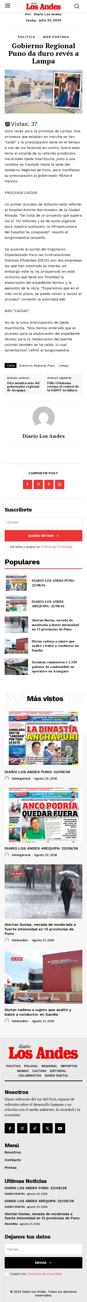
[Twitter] (38, 484)
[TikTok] (35, 1128)
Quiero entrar (41, 535)
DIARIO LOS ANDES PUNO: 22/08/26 (37, 772)
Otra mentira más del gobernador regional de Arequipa (23, 386)
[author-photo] (8, 778)
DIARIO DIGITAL (15, 1193)
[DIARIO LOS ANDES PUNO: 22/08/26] (16, 583)
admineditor (20, 940)
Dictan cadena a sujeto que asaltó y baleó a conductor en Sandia (55, 645)
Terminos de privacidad (44, 1274)
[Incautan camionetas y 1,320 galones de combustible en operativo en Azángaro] (16, 666)
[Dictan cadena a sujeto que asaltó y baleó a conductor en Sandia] (16, 646)
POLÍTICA (26, 36)
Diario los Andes (47, 14)
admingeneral (21, 778)
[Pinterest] (49, 484)
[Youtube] (60, 1128)
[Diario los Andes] (43, 417)
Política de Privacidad (56, 547)
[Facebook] (27, 484)
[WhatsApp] (59, 484)
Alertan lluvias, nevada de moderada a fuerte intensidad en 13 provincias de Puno (55, 624)
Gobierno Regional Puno (37, 365)
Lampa (64, 365)
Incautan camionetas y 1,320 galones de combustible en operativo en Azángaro (54, 666)
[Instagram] (22, 1128)
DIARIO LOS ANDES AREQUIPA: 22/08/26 (48, 603)
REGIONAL (11, 1224)
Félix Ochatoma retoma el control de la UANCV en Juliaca (63, 386)
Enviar (40, 1262)
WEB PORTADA (56, 36)
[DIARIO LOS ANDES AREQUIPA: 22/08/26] (16, 604)
